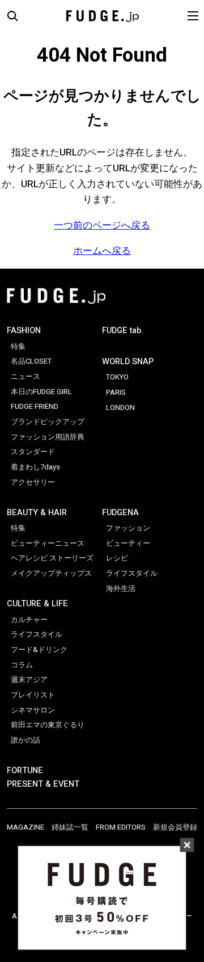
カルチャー (29, 619)
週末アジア (29, 679)
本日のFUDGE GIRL (41, 392)
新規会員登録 (175, 827)
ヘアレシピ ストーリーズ (52, 558)
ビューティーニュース (47, 543)
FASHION (24, 331)
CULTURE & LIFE (37, 604)
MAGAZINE (25, 827)
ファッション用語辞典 (47, 437)
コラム (22, 665)
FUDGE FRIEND (34, 406)
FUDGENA (120, 513)
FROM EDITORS (121, 827)
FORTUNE (25, 770)
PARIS (116, 392)
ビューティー (128, 543)
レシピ (117, 558)
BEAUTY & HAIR (37, 513)
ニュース (25, 376)
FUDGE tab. (122, 331)
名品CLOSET (31, 361)
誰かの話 (25, 740)
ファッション (128, 528)
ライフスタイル (36, 634)
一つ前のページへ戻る (102, 225)
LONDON (120, 407)
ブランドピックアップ (47, 422)
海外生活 (120, 588)
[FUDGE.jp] (102, 15)
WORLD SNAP (128, 362)
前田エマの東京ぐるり (47, 725)
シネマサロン (33, 710)
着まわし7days (35, 467)
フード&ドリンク (39, 649)
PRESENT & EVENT (43, 784)
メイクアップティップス (51, 573)
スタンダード (33, 452)
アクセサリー (33, 482)
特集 (18, 346)
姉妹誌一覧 (70, 827)
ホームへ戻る (102, 251)
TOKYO (117, 377)
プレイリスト (33, 695)
